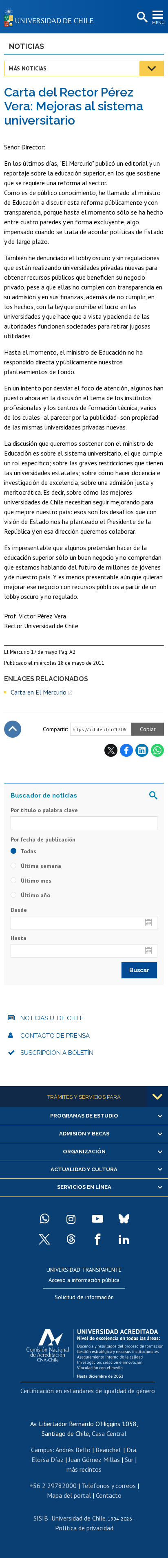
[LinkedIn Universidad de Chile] (124, 1239)
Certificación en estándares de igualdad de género (87, 1391)
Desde (19, 910)
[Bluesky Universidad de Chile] (124, 1219)
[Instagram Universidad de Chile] (71, 1219)
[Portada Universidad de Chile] (51, 17)
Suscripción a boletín (56, 1052)
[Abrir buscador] (141, 17)
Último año (34, 895)
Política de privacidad (84, 1528)
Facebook (126, 750)
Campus (42, 1450)
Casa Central (109, 1433)
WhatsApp (157, 750)
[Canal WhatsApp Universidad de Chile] (44, 1219)
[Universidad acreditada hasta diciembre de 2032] (95, 1351)
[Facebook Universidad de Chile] (97, 1239)
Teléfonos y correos (109, 1485)
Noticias (26, 46)
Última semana (40, 866)
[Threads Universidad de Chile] (71, 1239)
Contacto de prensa (55, 1035)
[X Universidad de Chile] (44, 1239)
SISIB (40, 1518)
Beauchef (108, 1450)
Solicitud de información (84, 1297)
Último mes (35, 880)
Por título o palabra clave (44, 810)
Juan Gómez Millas (94, 1459)
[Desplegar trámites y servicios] (157, 1096)
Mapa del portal (69, 1495)
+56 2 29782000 (53, 1485)
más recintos (84, 1469)
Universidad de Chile (78, 1518)
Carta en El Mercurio (38, 692)
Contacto (109, 1495)
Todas (27, 851)
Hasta (19, 938)
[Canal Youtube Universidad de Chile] (97, 1219)
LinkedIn (141, 750)
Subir (12, 729)
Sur (129, 1459)
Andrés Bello (73, 1450)
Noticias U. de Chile (52, 1018)
